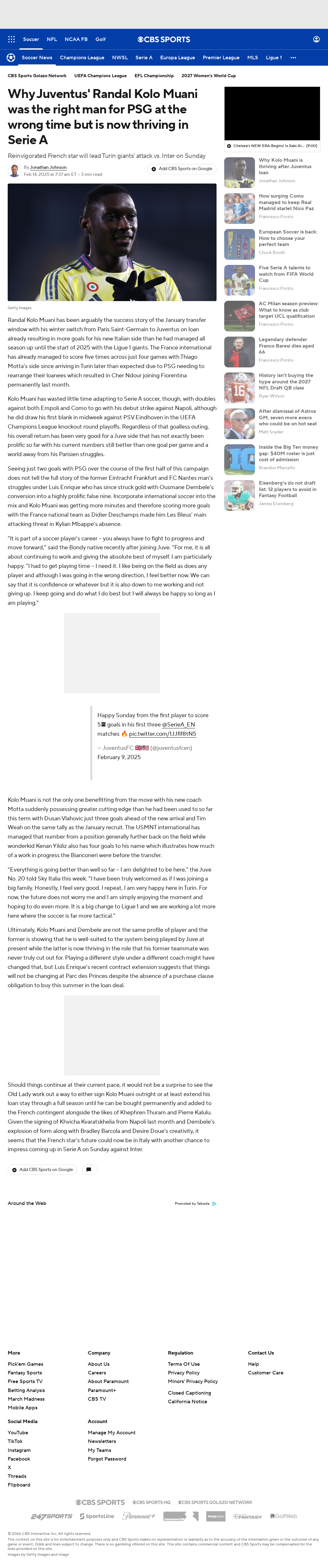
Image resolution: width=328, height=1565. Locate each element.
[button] (11, 39)
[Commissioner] (181, 1514)
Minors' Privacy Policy (193, 1381)
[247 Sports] (51, 1515)
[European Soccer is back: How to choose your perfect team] (239, 244)
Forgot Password (107, 1459)
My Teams (99, 1450)
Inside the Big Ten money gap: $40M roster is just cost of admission (288, 453)
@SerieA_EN (178, 724)
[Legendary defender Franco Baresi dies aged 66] (239, 352)
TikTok (15, 1441)
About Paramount (108, 1381)
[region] (272, 114)
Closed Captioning (189, 1393)
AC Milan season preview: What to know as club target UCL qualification (289, 309)
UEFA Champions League (100, 76)
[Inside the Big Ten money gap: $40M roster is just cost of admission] (239, 459)
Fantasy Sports (25, 1373)
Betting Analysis (26, 1390)
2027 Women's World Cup (209, 76)
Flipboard (19, 1485)
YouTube (18, 1433)
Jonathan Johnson (48, 167)
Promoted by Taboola (192, 1203)
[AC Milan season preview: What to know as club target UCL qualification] (239, 316)
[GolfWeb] (283, 1516)
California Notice (187, 1401)
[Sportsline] (97, 1515)
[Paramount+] (139, 1515)
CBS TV (97, 1399)
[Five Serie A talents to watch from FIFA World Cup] (239, 280)
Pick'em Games (25, 1364)
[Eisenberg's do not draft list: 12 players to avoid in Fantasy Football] (239, 495)
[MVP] (216, 1514)
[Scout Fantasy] (248, 1516)
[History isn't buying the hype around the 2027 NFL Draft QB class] (239, 388)
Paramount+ (102, 1390)
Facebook (19, 1459)
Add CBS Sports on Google (185, 169)
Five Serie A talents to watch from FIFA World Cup (286, 274)
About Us (99, 1364)
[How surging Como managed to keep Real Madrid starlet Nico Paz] (239, 208)
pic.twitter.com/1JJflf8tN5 (162, 734)
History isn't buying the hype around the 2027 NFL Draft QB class (286, 381)
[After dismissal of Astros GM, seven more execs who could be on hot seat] (239, 423)
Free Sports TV (25, 1381)
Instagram (19, 1450)
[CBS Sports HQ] (151, 1501)
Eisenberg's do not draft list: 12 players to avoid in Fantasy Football (287, 489)
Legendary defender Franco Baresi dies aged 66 (286, 345)
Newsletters (102, 1441)
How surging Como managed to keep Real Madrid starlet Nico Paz (286, 202)
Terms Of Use (184, 1364)
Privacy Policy (184, 1373)
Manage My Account (111, 1433)
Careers (97, 1373)
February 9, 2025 (119, 757)
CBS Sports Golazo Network (37, 76)
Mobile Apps (22, 1408)
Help (253, 1364)
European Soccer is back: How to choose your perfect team (288, 238)
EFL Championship (154, 76)
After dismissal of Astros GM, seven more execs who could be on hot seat (288, 417)
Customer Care (265, 1373)
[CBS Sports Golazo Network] (215, 1501)
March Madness (26, 1399)
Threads (17, 1476)
